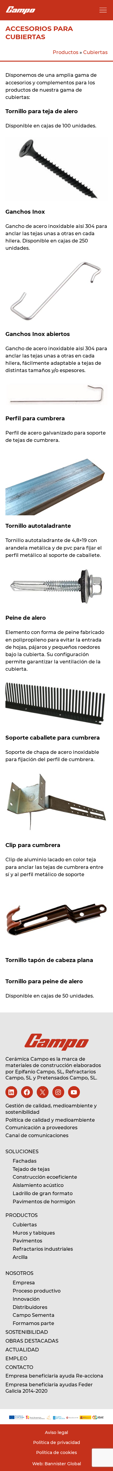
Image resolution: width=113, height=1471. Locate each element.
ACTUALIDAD (22, 1350)
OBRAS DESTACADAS (31, 1341)
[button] (103, 10)
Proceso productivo (37, 1291)
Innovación (26, 1299)
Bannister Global (62, 1463)
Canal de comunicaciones (36, 1135)
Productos (65, 52)
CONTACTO (19, 1367)
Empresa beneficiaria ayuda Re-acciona (54, 1376)
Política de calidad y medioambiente (50, 1120)
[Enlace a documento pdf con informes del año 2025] (56, 1417)
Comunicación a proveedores (41, 1127)
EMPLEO (16, 1358)
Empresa (24, 1283)
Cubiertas (95, 52)
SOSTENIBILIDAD (26, 1332)
